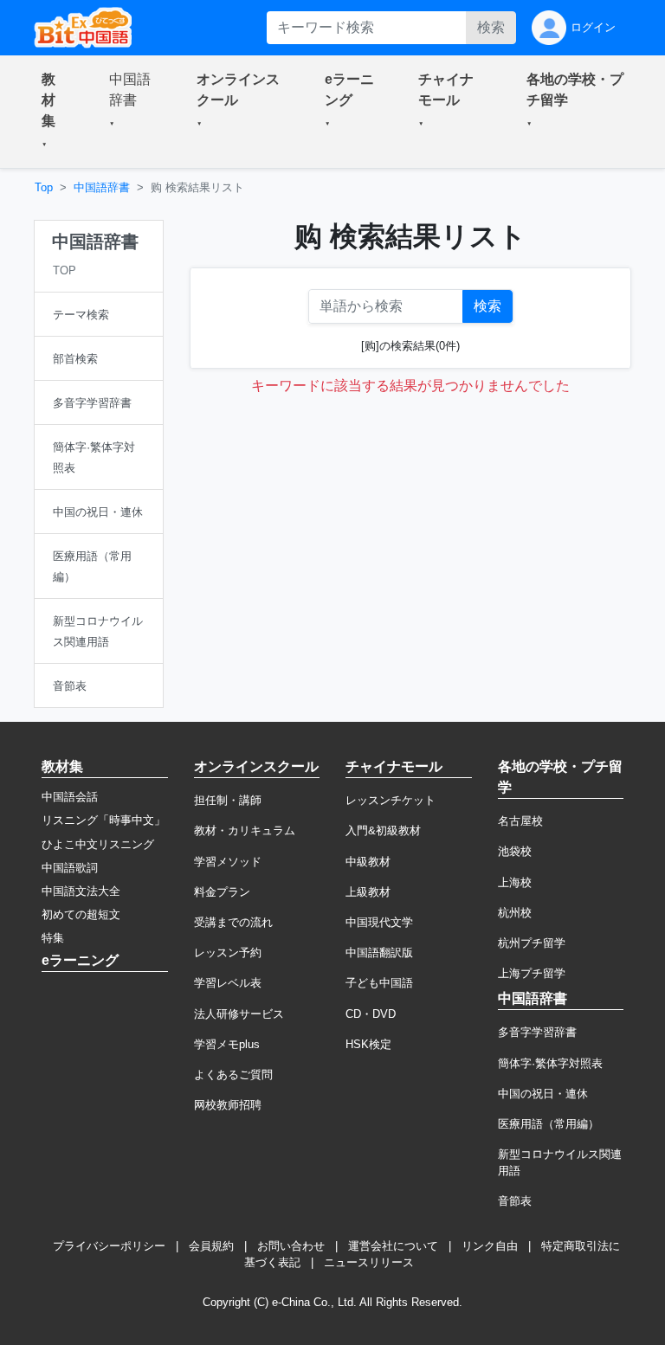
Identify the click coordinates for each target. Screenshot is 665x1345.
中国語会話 (70, 796)
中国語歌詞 (70, 867)
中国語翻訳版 (379, 952)
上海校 (515, 882)
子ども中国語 (379, 982)
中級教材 (368, 861)
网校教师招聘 (227, 1104)
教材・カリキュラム (244, 830)
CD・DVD (370, 1013)
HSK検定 (368, 1044)
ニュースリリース (369, 1262)
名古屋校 (520, 820)
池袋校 (515, 851)
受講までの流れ (233, 922)
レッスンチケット (390, 800)
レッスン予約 (227, 952)
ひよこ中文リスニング (98, 844)
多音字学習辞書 (537, 1032)
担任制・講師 (227, 800)
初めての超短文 (81, 914)
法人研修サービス (239, 1013)
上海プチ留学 (531, 973)
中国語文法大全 (81, 891)
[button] (54, 111)
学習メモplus (227, 1044)
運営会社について (393, 1245)
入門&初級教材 (383, 830)
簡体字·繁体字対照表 (550, 1063)
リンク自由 (490, 1245)
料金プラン (222, 891)
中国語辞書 (102, 187)
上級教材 (368, 891)
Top (44, 187)
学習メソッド (227, 861)
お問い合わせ (291, 1245)
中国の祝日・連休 (543, 1093)
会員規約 (211, 1245)
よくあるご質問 (233, 1074)
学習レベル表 (227, 982)
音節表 (515, 1200)
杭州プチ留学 (531, 942)
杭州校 (515, 912)
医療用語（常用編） (548, 1123)
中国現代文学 (379, 922)
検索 (491, 27)
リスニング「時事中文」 (103, 820)
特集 (53, 937)
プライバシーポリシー (109, 1245)
